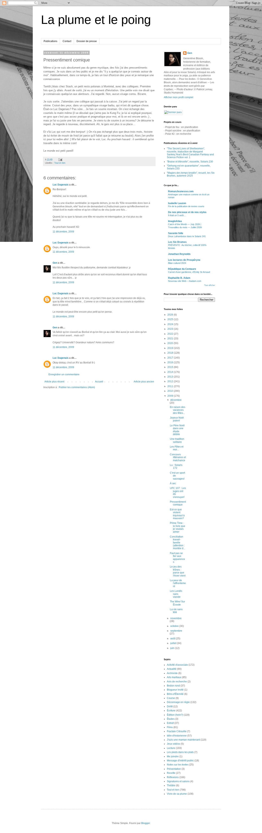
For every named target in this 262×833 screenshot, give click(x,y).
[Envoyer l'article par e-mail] (60, 159)
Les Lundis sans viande (176, 594)
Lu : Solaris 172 (176, 466)
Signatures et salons (178, 781)
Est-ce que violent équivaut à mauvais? (177, 514)
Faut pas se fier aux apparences (177, 557)
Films (170, 727)
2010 (170, 391)
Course (171, 698)
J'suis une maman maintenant (183, 739)
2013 (170, 376)
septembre (176, 630)
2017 (170, 357)
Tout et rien (59, 163)
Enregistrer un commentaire (64, 374)
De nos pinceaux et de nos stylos (187, 212)
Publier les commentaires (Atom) (77, 387)
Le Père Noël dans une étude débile (177, 430)
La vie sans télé (176, 611)
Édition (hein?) (175, 714)
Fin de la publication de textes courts (186, 206)
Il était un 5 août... (176, 215)
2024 (170, 324)
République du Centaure (182, 269)
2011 (170, 386)
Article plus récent (54, 381)
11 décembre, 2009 (63, 231)
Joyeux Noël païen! (177, 419)
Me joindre (173, 756)
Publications (50, 41)
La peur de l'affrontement (178, 583)
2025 (170, 319)
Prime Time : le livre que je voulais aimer (177, 527)
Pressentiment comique (178, 503)
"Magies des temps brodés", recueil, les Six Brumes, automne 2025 (191, 174)
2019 (170, 348)
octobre (174, 626)
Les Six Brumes (177, 242)
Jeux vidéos (173, 743)
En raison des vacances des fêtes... (177, 410)
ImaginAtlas (175, 221)
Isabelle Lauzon (177, 203)
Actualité (171, 669)
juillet (173, 643)
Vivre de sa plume (177, 793)
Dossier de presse (87, 41)
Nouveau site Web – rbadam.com (184, 281)
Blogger (145, 823)
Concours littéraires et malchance (178, 457)
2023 (170, 329)
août (173, 638)
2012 (170, 381)
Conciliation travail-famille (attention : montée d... (177, 542)
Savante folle (175, 233)
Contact (67, 41)
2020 (170, 343)
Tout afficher (209, 285)
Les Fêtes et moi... (176, 448)
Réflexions (173, 777)
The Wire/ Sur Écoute (177, 603)
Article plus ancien (144, 381)
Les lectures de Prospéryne (184, 260)
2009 (170, 395)
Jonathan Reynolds (179, 254)
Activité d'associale (177, 664)
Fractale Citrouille (176, 731)
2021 (170, 338)
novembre (176, 618)
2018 (170, 352)
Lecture (171, 748)
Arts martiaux (174, 677)
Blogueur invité (175, 689)
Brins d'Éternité (175, 694)
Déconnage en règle (178, 702)
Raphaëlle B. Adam (179, 278)
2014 (170, 372)
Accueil (99, 381)
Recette (171, 773)
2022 (170, 333)
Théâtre (171, 785)
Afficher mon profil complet (178, 97)
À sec (173, 483)
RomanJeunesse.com (181, 191)
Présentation (174, 768)
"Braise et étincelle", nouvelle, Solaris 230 (190, 161)
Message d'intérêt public (180, 760)
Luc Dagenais (61, 184)
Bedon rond (173, 685)
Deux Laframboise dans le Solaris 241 (187, 236)
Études (171, 718)
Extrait (170, 723)
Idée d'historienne (177, 735)
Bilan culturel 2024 (177, 263)
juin (172, 648)
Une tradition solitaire (177, 440)
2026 (170, 314)
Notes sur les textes (178, 764)
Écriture (171, 710)
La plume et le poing (96, 20)
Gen (55, 262)
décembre (176, 400)
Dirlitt (170, 706)
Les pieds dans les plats (180, 752)
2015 (170, 367)
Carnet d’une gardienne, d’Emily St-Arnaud (189, 272)
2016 (170, 362)
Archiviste (172, 673)
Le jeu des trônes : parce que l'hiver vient (177, 571)
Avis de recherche (177, 681)
